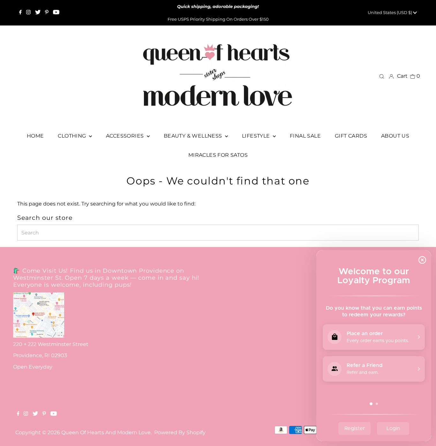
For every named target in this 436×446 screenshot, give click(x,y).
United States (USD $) (390, 12)
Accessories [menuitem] (125, 136)
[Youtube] (56, 12)
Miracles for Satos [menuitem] (218, 155)
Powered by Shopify (180, 432)
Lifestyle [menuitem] (256, 136)
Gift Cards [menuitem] (351, 136)
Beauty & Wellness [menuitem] (193, 136)
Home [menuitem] (35, 136)
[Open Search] (382, 76)
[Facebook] (20, 12)
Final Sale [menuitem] (305, 136)
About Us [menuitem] (395, 136)
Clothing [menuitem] (72, 136)
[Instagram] (28, 12)
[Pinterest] (46, 12)
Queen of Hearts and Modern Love (106, 432)
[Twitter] (38, 12)
